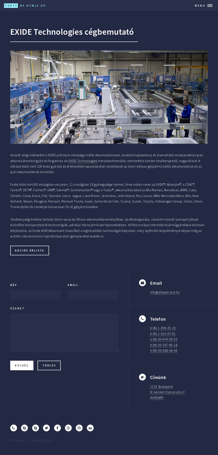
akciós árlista (29, 250)
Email (73, 285)
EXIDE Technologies (83, 161)
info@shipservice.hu (165, 292)
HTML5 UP (47, 440)
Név (13, 285)
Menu (200, 5)
